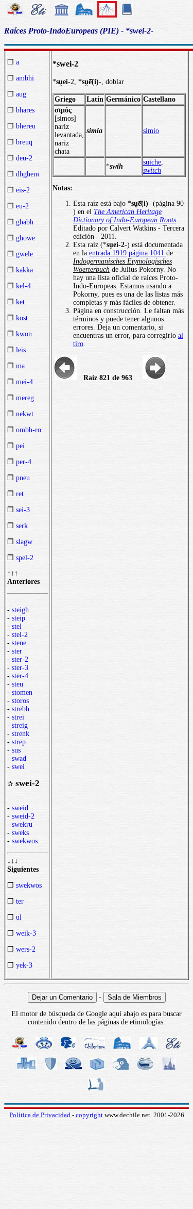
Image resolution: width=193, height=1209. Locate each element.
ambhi (25, 78)
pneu (23, 478)
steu (17, 684)
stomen (22, 692)
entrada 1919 (108, 253)
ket (20, 302)
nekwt (24, 414)
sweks (20, 833)
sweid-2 (23, 816)
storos (20, 701)
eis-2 (23, 190)
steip (18, 618)
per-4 (23, 462)
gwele (24, 254)
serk (22, 526)
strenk (20, 734)
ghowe (25, 238)
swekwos (25, 841)
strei (18, 717)
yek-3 (24, 965)
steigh (20, 610)
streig (20, 725)
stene (19, 643)
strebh (20, 709)
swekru (22, 824)
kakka (24, 270)
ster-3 (20, 668)
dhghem (27, 174)
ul (19, 917)
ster (17, 651)
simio (151, 131)
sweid (20, 808)
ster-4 (20, 676)
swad (19, 758)
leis (21, 350)
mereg (25, 398)
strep (19, 742)
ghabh (24, 222)
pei (20, 446)
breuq (24, 142)
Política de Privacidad (40, 1115)
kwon (24, 334)
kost (22, 318)
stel (17, 626)
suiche (152, 162)
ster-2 (20, 659)
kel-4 (23, 286)
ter (20, 901)
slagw (24, 542)
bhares (25, 110)
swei (18, 767)
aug (21, 94)
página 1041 (147, 253)
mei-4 (24, 382)
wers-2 (26, 949)
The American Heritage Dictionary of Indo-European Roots (124, 216)
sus (16, 750)
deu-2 (24, 158)
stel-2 (20, 635)
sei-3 (23, 510)
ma (20, 366)
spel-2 (24, 558)
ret (20, 494)
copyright (89, 1115)
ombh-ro (28, 430)
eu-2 (22, 206)
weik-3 (26, 933)
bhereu (26, 126)
